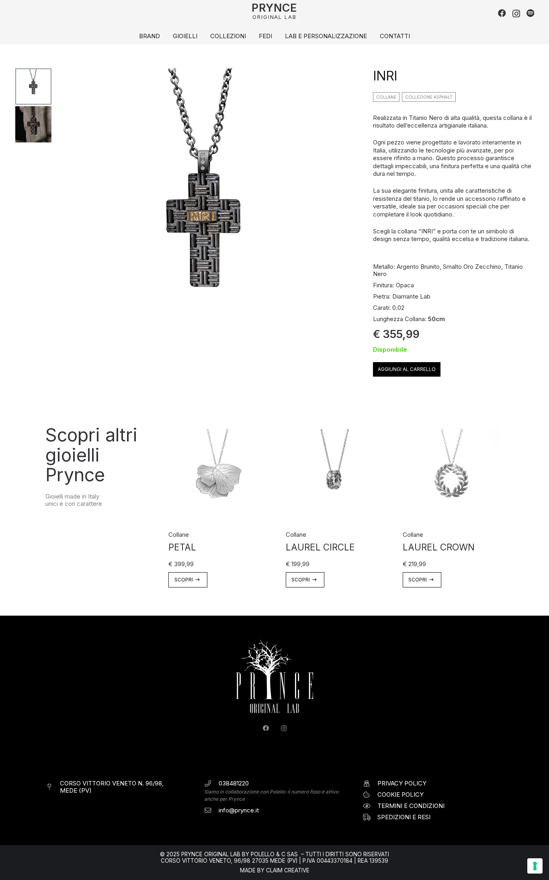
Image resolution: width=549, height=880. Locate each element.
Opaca (405, 285)
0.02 (398, 307)
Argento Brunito (418, 266)
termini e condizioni (411, 806)
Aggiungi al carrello (407, 369)
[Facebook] (502, 13)
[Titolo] (530, 13)
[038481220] (211, 783)
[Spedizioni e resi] (370, 817)
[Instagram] (516, 13)
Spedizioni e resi (403, 817)
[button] (249, 36)
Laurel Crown (439, 547)
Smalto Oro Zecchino (472, 266)
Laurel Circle (320, 547)
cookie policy (400, 794)
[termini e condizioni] (370, 806)
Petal (182, 547)
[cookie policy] (370, 794)
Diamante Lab (411, 296)
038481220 (234, 783)
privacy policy (401, 783)
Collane (178, 534)
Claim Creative (287, 870)
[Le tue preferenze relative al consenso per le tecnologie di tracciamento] (535, 866)
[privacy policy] (370, 783)
